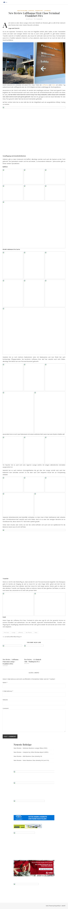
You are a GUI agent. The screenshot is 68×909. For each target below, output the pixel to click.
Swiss (54, 85)
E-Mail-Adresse (8, 691)
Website (5, 700)
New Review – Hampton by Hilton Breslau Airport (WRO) (31, 752)
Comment (6, 708)
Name (5, 682)
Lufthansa (45, 85)
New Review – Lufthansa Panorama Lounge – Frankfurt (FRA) (10, 662)
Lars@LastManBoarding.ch (13, 636)
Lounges (47, 10)
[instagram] (7, 906)
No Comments (38, 19)
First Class (6, 632)
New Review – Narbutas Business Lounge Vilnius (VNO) (30, 748)
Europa (31, 10)
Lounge (13, 632)
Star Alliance (29, 632)
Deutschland (22, 10)
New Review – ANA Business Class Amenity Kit (28, 756)
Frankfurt (39, 10)
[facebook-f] (3, 906)
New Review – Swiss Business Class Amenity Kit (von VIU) (31, 760)
